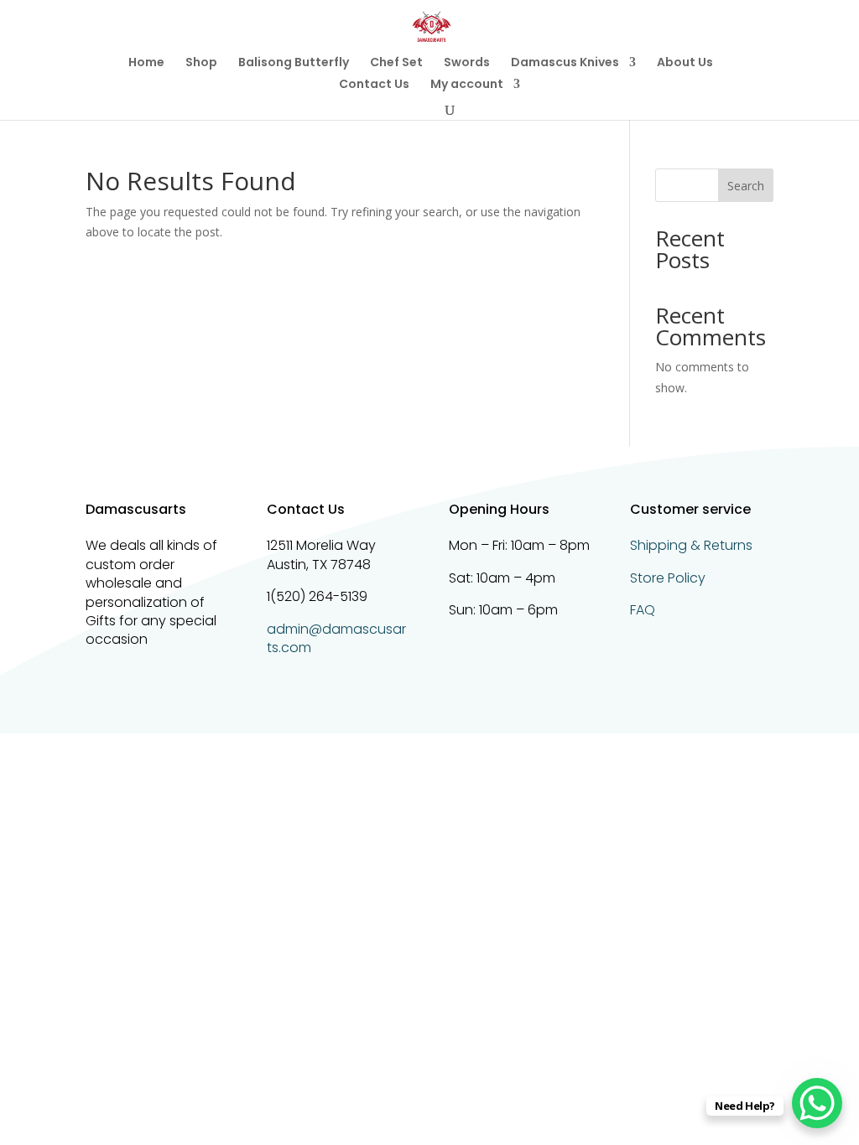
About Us (685, 63)
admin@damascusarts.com (336, 638)
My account (466, 85)
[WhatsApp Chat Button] (817, 1103)
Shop (201, 63)
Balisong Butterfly (293, 63)
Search (745, 186)
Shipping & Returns (691, 545)
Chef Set (396, 63)
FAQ (642, 609)
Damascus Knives (565, 63)
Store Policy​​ (667, 578)
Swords (467, 63)
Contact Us (374, 85)
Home (146, 63)
